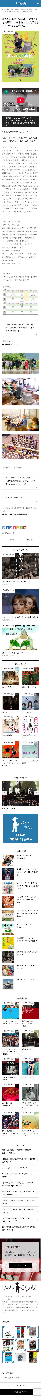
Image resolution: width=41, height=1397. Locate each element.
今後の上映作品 (20, 778)
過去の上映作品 (9, 533)
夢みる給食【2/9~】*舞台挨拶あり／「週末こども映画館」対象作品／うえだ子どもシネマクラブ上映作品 (20, 481)
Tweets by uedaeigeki (10, 1377)
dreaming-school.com (10, 344)
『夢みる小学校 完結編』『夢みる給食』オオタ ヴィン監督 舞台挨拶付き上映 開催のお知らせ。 (20, 327)
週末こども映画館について (15, 497)
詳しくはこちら (20, 1265)
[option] (20, 795)
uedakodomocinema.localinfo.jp (14, 514)
